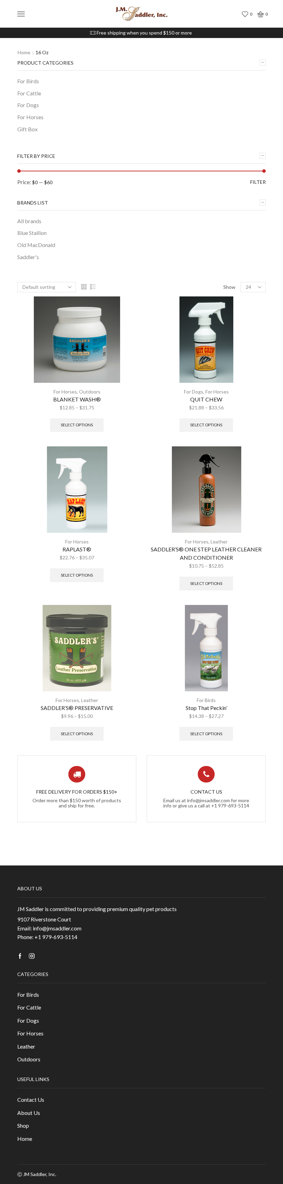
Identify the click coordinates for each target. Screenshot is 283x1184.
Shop (23, 1125)
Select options (77, 424)
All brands (29, 221)
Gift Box (27, 129)
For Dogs (193, 392)
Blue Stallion (32, 232)
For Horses (65, 392)
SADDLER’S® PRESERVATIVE (77, 707)
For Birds (206, 700)
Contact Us (30, 1099)
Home (24, 52)
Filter (258, 182)
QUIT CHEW (206, 399)
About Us (28, 1112)
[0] (246, 14)
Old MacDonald (36, 244)
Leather (219, 541)
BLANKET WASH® (77, 399)
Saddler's (28, 257)
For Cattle (29, 93)
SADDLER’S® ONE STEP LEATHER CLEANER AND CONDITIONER (206, 553)
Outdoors (89, 392)
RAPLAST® (76, 549)
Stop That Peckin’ (206, 707)
